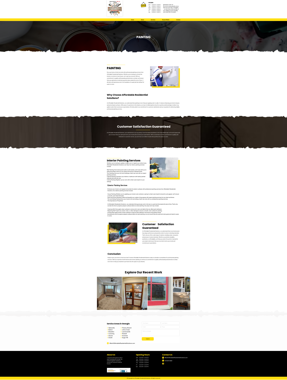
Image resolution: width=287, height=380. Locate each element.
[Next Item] (187, 293)
